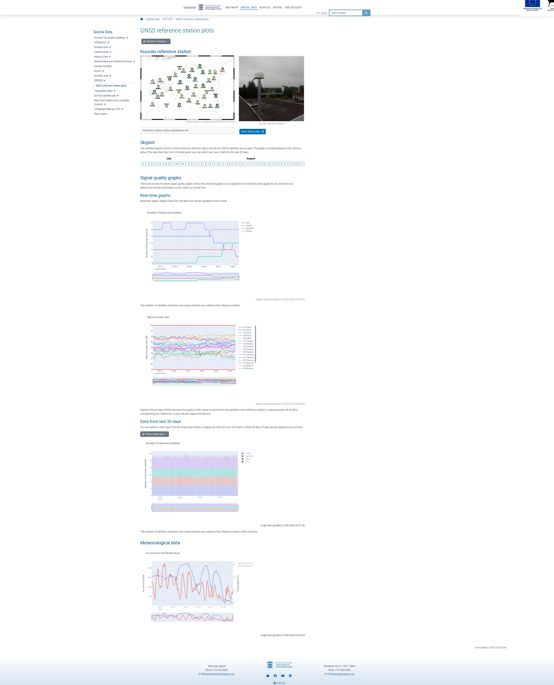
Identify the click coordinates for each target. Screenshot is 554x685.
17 (279, 164)
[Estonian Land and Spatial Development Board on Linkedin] (290, 676)
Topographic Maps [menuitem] (103, 90)
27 (171, 164)
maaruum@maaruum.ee (342, 673)
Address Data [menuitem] (101, 56)
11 (245, 164)
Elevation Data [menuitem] (101, 47)
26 (166, 164)
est (318, 12)
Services (265, 7)
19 (290, 164)
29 (183, 164)
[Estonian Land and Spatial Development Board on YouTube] (283, 676)
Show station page (250, 131)
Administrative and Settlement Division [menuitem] (113, 61)
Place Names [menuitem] (100, 113)
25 (160, 164)
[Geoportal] (209, 7)
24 (154, 164)
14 (262, 164)
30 (189, 164)
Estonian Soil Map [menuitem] (103, 66)
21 (302, 164)
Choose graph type (154, 434)
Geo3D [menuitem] (97, 70)
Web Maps (231, 7)
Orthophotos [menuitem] (100, 42)
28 (177, 164)
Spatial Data (249, 7)
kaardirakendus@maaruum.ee (219, 673)
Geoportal (190, 7)
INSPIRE (277, 7)
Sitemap (280, 682)
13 (256, 164)
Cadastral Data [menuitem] (101, 51)
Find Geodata (293, 7)
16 (273, 164)
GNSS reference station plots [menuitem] (111, 85)
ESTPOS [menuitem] (98, 80)
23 (149, 164)
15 (267, 164)
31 (194, 164)
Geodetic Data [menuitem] (101, 75)
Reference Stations (156, 41)
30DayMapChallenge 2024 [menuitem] (107, 109)
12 (250, 164)
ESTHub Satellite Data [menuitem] (105, 95)
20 (296, 164)
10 (239, 164)
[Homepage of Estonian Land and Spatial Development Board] (268, 676)
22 (143, 164)
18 (284, 164)
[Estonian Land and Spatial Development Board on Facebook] (275, 676)
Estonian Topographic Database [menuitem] (109, 37)
